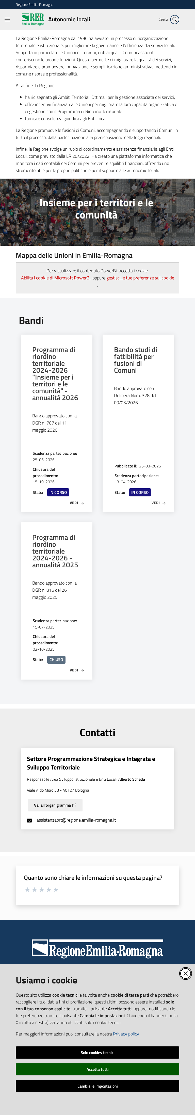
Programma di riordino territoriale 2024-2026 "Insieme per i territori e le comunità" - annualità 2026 (55, 373)
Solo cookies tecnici (98, 1052)
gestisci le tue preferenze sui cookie (140, 277)
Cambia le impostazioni (97, 1086)
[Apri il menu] (7, 20)
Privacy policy (126, 1033)
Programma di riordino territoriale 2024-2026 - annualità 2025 (55, 551)
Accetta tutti (98, 1069)
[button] (174, 19)
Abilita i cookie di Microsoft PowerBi (55, 277)
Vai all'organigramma (52, 805)
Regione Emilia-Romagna (34, 4)
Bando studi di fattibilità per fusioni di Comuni (135, 359)
